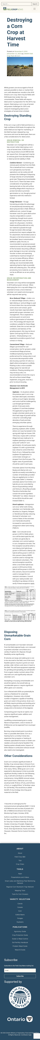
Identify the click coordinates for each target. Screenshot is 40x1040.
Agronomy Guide (20, 931)
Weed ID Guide (20, 950)
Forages (20, 918)
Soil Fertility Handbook (20, 942)
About (20, 853)
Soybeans (20, 922)
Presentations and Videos (20, 877)
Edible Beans (20, 915)
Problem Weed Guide (20, 946)
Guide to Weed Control (20, 939)
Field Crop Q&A (20, 857)
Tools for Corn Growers (20, 894)
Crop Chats (20, 864)
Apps (20, 873)
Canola (20, 903)
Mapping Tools (20, 890)
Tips (20, 860)
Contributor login (26, 1035)
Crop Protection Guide (20, 935)
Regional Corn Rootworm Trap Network (20, 887)
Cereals (20, 907)
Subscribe (20, 976)
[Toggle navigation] (34, 9)
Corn (18, 56)
